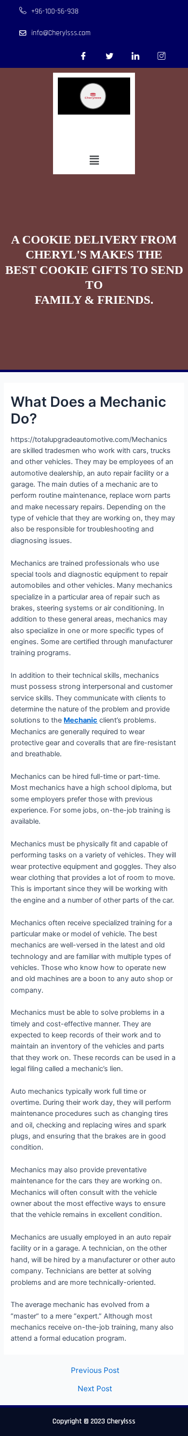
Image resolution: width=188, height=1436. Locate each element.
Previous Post (95, 1370)
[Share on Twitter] (109, 55)
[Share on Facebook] (83, 55)
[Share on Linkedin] (135, 55)
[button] (94, 160)
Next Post (95, 1389)
